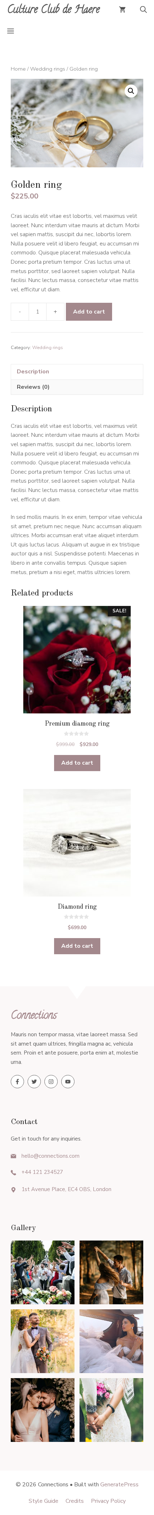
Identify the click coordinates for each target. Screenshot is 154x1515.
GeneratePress (119, 1484)
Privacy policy (108, 1501)
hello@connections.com (50, 1156)
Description (33, 372)
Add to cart (89, 312)
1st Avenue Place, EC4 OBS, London (66, 1189)
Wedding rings (47, 68)
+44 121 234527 (42, 1172)
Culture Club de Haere (53, 10)
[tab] (77, 371)
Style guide (43, 1501)
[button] (143, 10)
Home (18, 68)
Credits (75, 1501)
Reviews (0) (33, 387)
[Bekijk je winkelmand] (122, 10)
